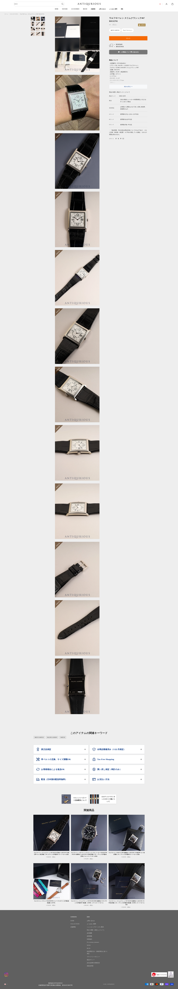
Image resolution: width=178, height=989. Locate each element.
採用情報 (89, 936)
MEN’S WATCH (39, 737)
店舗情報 (93, 9)
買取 (122, 9)
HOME (56, 9)
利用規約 (89, 939)
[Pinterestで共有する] (121, 138)
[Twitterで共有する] (118, 138)
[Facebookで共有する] (116, 138)
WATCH (63, 737)
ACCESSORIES (75, 9)
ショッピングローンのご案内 (95, 927)
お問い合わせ (102, 9)
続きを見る (127, 86)
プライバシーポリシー (93, 956)
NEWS (89, 945)
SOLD (128, 38)
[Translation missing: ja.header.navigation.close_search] (62, 4)
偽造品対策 (90, 966)
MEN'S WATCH (115, 30)
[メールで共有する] (123, 138)
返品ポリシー (91, 959)
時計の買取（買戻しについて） (96, 930)
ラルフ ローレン (127, 30)
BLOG (88, 948)
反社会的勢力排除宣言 (93, 963)
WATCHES (65, 9)
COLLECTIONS (14, 14)
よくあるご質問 (113, 9)
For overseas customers (93, 942)
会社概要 (89, 933)
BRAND (85, 9)
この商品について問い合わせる (129, 52)
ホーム (6, 14)
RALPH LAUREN (52, 737)
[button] (61, 749)
